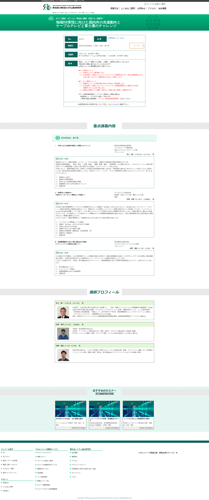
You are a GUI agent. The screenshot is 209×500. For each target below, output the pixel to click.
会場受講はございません (116, 38)
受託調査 (40, 473)
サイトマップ (76, 473)
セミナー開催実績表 (43, 485)
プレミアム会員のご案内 (155, 4)
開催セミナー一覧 (43, 481)
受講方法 (114, 8)
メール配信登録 (42, 477)
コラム (74, 477)
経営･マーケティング (9, 473)
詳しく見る (137, 45)
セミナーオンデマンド (44, 452)
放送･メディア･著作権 (10, 460)
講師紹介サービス (43, 469)
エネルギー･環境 (8, 468)
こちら (113, 104)
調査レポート (41, 456)
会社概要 (162, 8)
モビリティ (6, 456)
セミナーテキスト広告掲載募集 (47, 489)
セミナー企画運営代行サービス (47, 465)
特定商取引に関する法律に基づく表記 (84, 469)
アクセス (152, 8)
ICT (4, 452)
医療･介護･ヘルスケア (10, 464)
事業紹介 (75, 456)
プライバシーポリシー (79, 465)
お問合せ (141, 8)
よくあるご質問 (128, 8)
